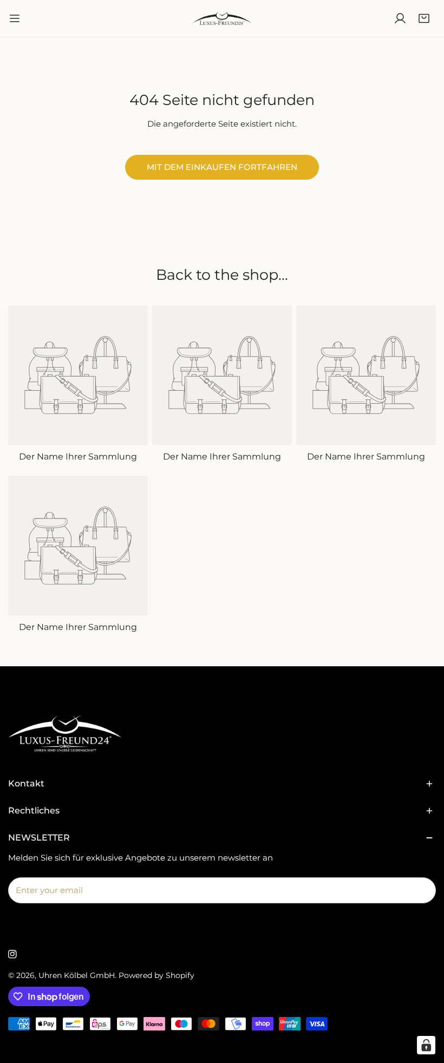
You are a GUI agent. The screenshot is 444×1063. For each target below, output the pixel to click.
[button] (424, 18)
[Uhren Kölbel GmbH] (222, 18)
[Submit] (422, 889)
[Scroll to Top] (424, 1005)
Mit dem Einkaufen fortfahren (222, 167)
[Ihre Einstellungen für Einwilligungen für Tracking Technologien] (426, 1045)
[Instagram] (12, 954)
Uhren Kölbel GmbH (76, 975)
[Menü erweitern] (14, 18)
